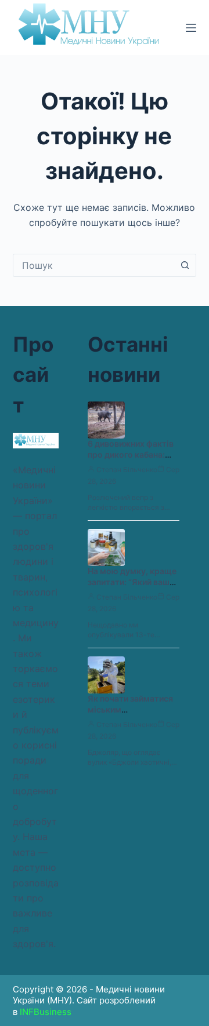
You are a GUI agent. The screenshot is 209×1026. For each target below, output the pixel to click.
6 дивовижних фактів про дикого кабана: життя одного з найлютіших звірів (131, 460)
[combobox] (93, 265)
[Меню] (191, 28)
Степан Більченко (126, 469)
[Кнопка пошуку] (185, 265)
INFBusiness (45, 1011)
